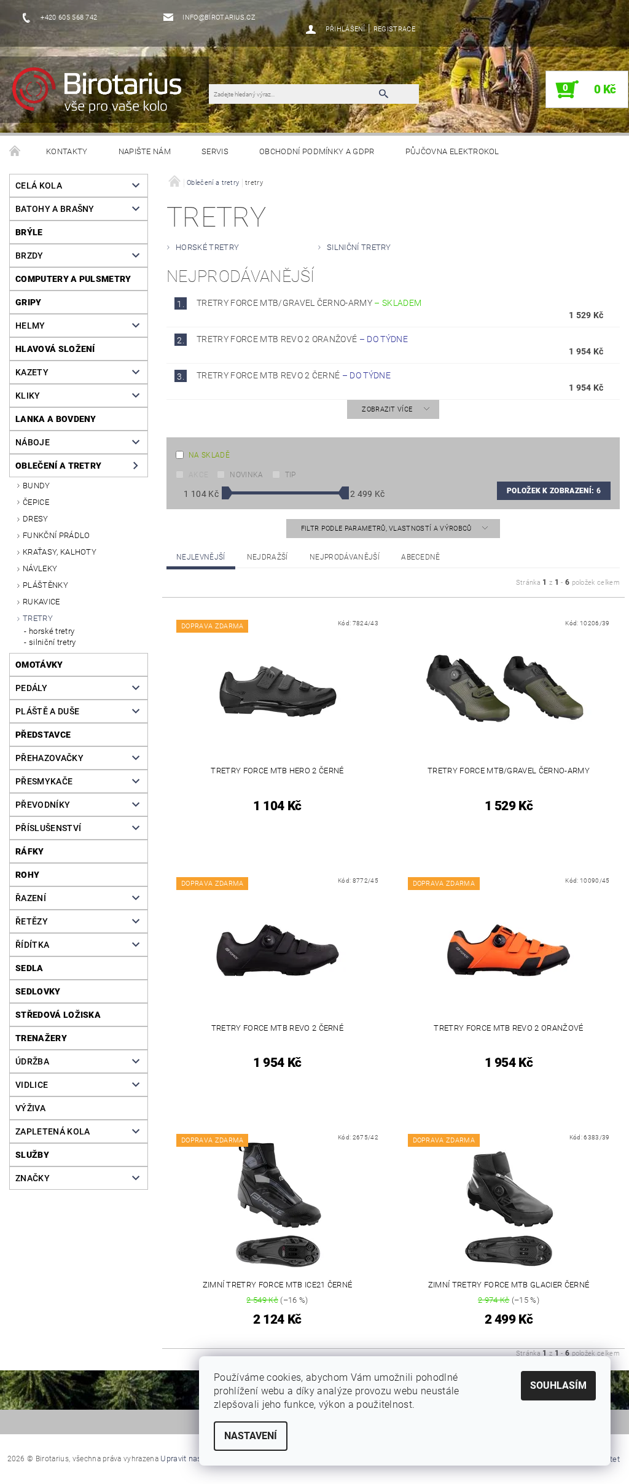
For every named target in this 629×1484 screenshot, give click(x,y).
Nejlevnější (200, 557)
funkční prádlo (56, 535)
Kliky (28, 395)
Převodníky (42, 805)
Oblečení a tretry (58, 466)
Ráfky (29, 851)
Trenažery (41, 1038)
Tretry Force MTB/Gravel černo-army (309, 303)
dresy (36, 518)
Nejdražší (267, 557)
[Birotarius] (110, 96)
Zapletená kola (52, 1131)
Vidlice (31, 1085)
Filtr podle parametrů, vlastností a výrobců (387, 529)
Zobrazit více (387, 409)
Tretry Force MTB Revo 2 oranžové (302, 339)
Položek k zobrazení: (554, 490)
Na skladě (209, 455)
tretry (38, 618)
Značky (32, 1178)
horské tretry (51, 631)
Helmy (30, 325)
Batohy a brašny (55, 209)
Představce (43, 735)
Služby (32, 1155)
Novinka (246, 475)
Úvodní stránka (15, 152)
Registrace (394, 29)
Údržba (32, 1061)
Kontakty (67, 151)
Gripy (28, 302)
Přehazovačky (49, 758)
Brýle (29, 232)
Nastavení (250, 1436)
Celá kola (38, 185)
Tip (290, 475)
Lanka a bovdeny (55, 419)
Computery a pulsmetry (73, 279)
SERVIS (215, 151)
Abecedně (420, 557)
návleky (40, 568)
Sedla (29, 968)
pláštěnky (45, 585)
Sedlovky (38, 991)
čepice (36, 502)
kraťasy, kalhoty (59, 551)
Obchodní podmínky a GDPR (317, 151)
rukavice (41, 601)
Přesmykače (43, 781)
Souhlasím (558, 1385)
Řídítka (32, 945)
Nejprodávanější (345, 557)
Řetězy (31, 921)
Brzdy (29, 255)
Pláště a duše (47, 711)
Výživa (30, 1108)
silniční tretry (52, 642)
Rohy (27, 875)
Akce (198, 475)
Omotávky (39, 665)
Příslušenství (48, 828)
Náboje (32, 442)
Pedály (31, 688)
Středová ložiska (58, 1015)
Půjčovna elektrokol (452, 151)
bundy (36, 485)
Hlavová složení (55, 349)
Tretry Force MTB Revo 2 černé (294, 375)
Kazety (32, 372)
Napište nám (145, 151)
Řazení (30, 898)
